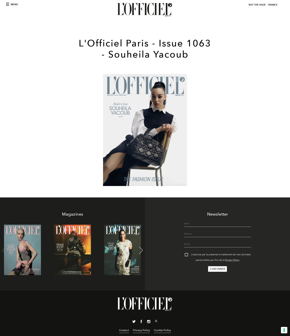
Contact (124, 330)
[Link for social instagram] (148, 322)
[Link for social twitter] (134, 322)
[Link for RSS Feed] (156, 321)
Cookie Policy (162, 330)
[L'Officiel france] (145, 9)
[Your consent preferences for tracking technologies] (284, 330)
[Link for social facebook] (141, 322)
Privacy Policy (232, 260)
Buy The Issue (257, 4)
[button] (141, 250)
